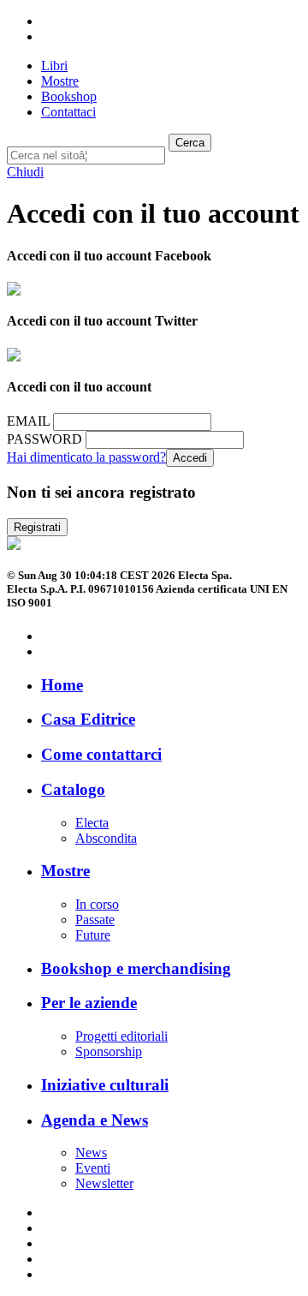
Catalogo (73, 789)
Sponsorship (108, 1051)
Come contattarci (101, 754)
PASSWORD (44, 439)
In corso (97, 904)
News (91, 1152)
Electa (92, 822)
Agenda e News (94, 1120)
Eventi (92, 1168)
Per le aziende (89, 1003)
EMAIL (28, 421)
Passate (95, 919)
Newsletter (104, 1183)
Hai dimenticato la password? (86, 457)
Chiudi (25, 171)
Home (62, 685)
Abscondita (106, 838)
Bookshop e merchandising (136, 968)
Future (92, 935)
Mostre (65, 871)
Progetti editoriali (121, 1036)
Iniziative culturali (105, 1085)
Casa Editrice (88, 719)
